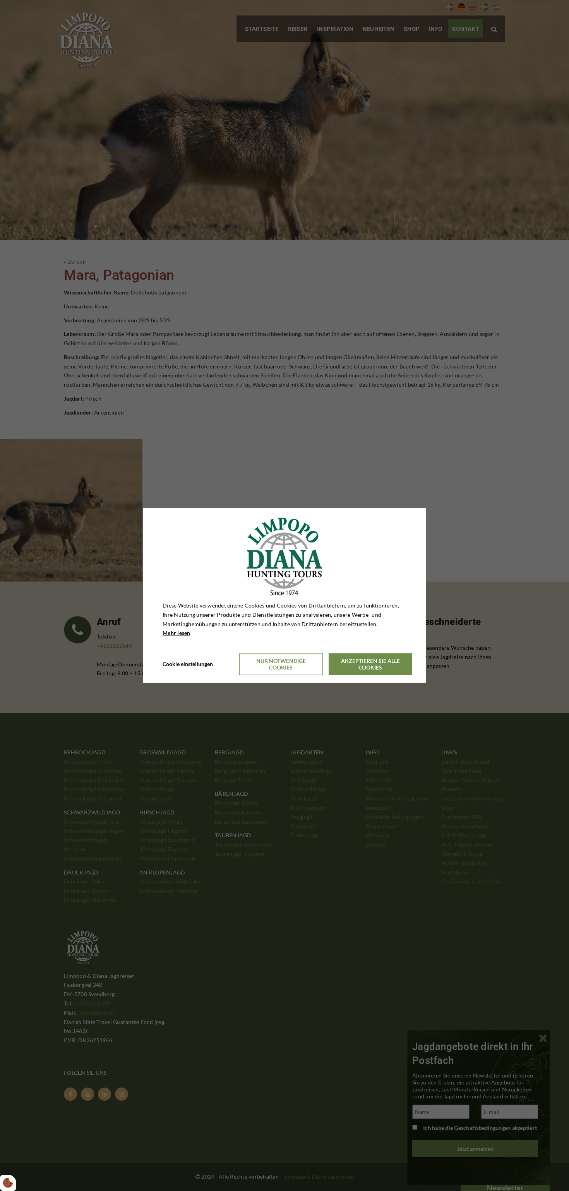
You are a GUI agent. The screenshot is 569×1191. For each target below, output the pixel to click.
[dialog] (284, 595)
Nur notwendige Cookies (281, 664)
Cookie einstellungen (188, 664)
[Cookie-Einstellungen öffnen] (8, 1183)
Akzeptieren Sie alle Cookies (370, 664)
